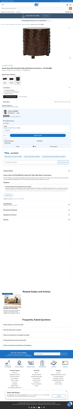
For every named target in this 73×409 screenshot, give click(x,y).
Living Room (18, 24)
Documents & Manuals (9, 141)
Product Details (7, 143)
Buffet (4, 83)
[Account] (67, 4)
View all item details (22, 96)
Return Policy (58, 382)
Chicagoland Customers (14, 374)
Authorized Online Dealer (36, 376)
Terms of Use (16, 404)
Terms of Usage (31, 395)
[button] (36, 20)
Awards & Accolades (36, 374)
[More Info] (19, 116)
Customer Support (14, 370)
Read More (8, 195)
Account (58, 372)
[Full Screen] (70, 58)
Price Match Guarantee (58, 376)
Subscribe (64, 354)
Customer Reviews (36, 380)
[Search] (70, 8)
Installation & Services (58, 378)
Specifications (40, 141)
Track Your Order (58, 384)
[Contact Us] (5, 113)
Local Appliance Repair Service (14, 387)
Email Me (7, 130)
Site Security (34, 404)
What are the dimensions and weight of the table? (54, 156)
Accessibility (14, 384)
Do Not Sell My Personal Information (52, 404)
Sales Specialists (36, 378)
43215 (7, 123)
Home (2, 24)
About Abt (36, 370)
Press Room (36, 382)
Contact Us (14, 372)
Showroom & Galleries (36, 384)
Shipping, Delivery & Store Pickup (58, 374)
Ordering (58, 370)
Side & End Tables (26, 24)
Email (18, 113)
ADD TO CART (38, 135)
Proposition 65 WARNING (18, 199)
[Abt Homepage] (36, 4)
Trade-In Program (15, 380)
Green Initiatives (14, 378)
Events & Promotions (14, 376)
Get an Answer (63, 162)
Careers (36, 385)
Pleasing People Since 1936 (7, 1)
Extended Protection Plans (58, 380)
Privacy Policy (22, 404)
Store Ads (14, 382)
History (36, 372)
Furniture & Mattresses (9, 24)
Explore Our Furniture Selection (66, 1)
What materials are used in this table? (13, 156)
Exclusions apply (28, 355)
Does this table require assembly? (32, 156)
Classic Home (15, 106)
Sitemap (28, 404)
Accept (59, 396)
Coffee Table (11, 83)
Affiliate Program (14, 385)
